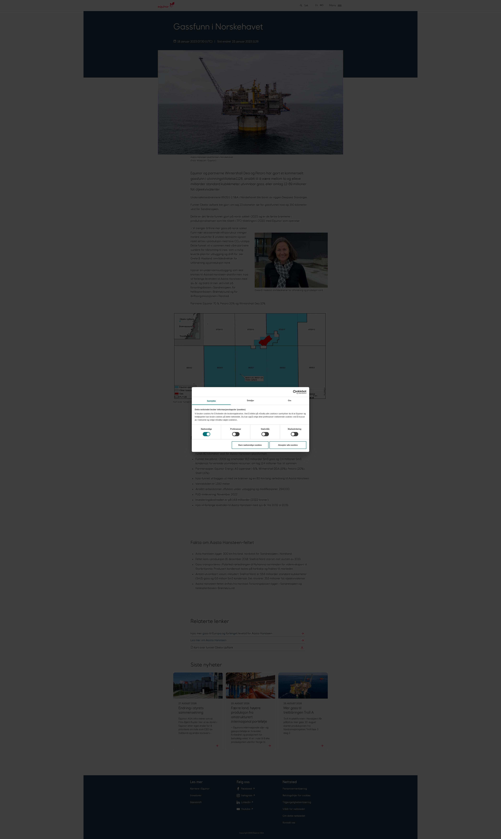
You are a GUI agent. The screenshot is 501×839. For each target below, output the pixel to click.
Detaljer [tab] (250, 400)
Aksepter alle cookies (288, 445)
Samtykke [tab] (211, 401)
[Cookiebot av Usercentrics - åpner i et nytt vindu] (295, 392)
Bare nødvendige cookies (250, 445)
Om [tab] (289, 400)
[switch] (236, 434)
